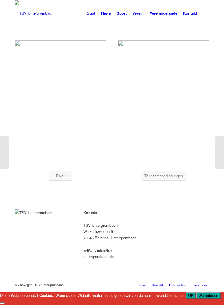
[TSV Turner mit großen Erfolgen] (219, 152)
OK (191, 295)
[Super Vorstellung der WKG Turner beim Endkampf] (4, 152)
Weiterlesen (208, 295)
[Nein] (2, 303)
